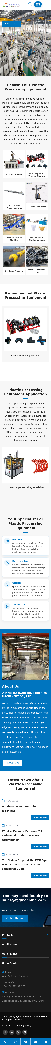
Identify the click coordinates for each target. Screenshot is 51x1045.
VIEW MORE (40, 817)
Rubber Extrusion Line (36, 271)
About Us (10, 686)
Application (9, 944)
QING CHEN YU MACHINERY (31, 1016)
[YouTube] (24, 1032)
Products (7, 935)
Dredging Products (14, 271)
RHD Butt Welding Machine (25, 355)
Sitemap (6, 1025)
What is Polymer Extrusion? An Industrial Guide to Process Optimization (23, 835)
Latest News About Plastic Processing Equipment (25, 784)
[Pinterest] (18, 1032)
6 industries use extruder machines (19, 808)
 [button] (21, 371)
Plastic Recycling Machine (14, 239)
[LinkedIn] (11, 1032)
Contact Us (11, 24)
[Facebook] (5, 1032)
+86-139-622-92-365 (13, 986)
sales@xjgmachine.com (15, 976)
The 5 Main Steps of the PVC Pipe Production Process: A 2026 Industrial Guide (24, 864)
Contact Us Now (15, 918)
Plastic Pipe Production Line (14, 206)
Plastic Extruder (14, 175)
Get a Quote (9, 963)
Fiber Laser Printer (37, 207)
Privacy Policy (23, 1025)
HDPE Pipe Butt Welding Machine (36, 174)
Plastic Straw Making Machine (37, 239)
